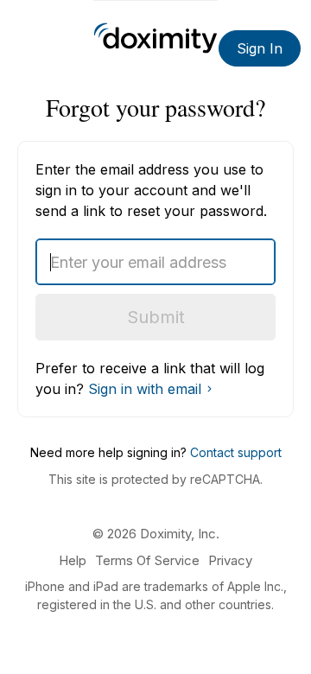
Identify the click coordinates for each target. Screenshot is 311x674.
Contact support (236, 452)
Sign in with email (144, 388)
